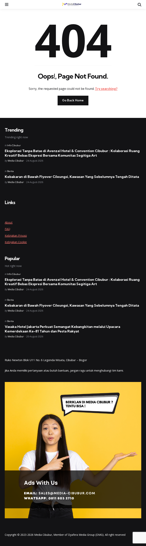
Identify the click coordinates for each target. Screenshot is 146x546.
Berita (10, 171)
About (9, 222)
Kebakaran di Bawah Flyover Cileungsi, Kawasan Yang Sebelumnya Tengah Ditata (72, 176)
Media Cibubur (16, 160)
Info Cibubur (14, 145)
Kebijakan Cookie (16, 242)
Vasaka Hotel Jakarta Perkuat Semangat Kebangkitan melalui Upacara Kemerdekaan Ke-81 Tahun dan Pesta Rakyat (62, 328)
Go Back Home (73, 100)
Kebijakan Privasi (16, 235)
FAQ (7, 229)
